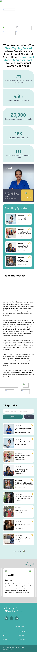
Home (5, 631)
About (5, 635)
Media (21, 635)
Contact (21, 639)
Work (5, 639)
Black (10, 649)
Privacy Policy (20, 647)
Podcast (21, 631)
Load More (16, 551)
